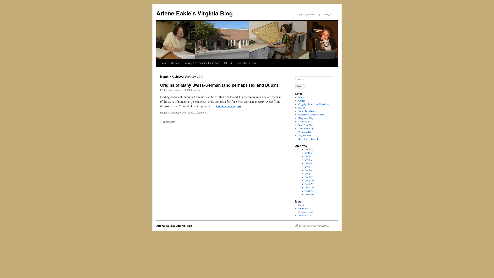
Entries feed (303, 208)
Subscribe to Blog (246, 63)
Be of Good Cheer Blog (309, 138)
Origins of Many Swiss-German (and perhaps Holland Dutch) (219, 85)
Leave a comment (197, 112)
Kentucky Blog (305, 121)
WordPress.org (305, 215)
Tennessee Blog (305, 131)
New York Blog (305, 124)
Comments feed (305, 211)
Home (164, 63)
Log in (301, 204)
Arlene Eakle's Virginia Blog (194, 13)
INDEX (228, 63)
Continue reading (228, 106)
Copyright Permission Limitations (202, 63)
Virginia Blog (304, 135)
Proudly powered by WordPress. (314, 225)
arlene (197, 90)
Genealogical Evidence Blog (311, 114)
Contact (175, 63)
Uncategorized (178, 112)
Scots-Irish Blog (305, 128)
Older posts (167, 121)
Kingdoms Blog (305, 118)
